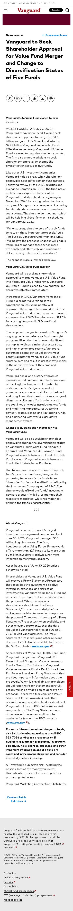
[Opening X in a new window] (9, 98)
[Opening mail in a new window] (42, 98)
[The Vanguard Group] (29, 10)
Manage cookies (13, 899)
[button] (8, 10)
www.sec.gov (40, 646)
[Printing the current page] (51, 98)
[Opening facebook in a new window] (26, 98)
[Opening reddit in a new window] (34, 98)
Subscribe (56, 10)
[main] (36, 416)
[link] (67, 10)
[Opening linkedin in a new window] (18, 98)
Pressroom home (56, 35)
